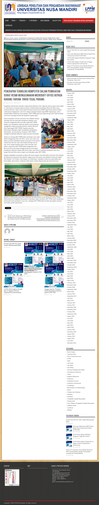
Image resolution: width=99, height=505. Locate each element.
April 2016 (70, 325)
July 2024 (70, 149)
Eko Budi (69, 82)
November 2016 (71, 309)
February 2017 (71, 303)
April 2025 (70, 129)
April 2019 (70, 278)
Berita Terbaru (14, 38)
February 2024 (71, 160)
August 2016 (70, 316)
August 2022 (70, 200)
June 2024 (70, 151)
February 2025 (71, 133)
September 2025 (71, 117)
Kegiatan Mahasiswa (73, 376)
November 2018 (71, 285)
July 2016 (70, 318)
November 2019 (71, 262)
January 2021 (71, 238)
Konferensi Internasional (74, 383)
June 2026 (70, 97)
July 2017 (70, 298)
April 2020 (70, 256)
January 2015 (71, 336)
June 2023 (70, 178)
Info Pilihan (70, 367)
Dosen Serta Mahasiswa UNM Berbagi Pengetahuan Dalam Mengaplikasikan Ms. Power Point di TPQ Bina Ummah (19, 217)
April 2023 (70, 182)
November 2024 (71, 140)
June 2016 (70, 320)
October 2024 (71, 142)
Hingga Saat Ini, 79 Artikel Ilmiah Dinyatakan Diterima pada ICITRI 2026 (52, 290)
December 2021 (71, 218)
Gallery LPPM (56, 20)
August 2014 (70, 338)
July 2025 (70, 122)
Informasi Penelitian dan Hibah (75, 370)
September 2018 (71, 289)
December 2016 (71, 307)
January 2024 (71, 162)
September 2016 (71, 314)
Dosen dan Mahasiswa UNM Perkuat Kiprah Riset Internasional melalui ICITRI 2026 (83, 428)
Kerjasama (70, 379)
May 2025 (70, 126)
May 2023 (70, 180)
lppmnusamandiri (72, 78)
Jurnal (69, 374)
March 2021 (70, 236)
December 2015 (71, 332)
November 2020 (71, 242)
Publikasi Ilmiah (71, 405)
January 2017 (71, 305)
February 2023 (71, 187)
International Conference (74, 372)
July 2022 (70, 202)
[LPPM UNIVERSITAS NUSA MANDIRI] (49, 13)
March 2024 (70, 158)
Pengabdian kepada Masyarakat (76, 399)
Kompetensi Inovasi (72, 381)
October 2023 (71, 169)
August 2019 (70, 269)
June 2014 (70, 340)
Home (7, 20)
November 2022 (71, 193)
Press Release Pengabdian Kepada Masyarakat (79, 20)
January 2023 (71, 189)
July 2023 (70, 175)
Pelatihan (70, 394)
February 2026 (71, 106)
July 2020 (70, 249)
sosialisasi (70, 408)
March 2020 (70, 258)
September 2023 (71, 171)
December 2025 (71, 111)
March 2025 (70, 131)
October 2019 (71, 265)
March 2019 (70, 280)
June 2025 (70, 124)
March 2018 (70, 291)
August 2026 (70, 93)
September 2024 (71, 144)
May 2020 (70, 253)
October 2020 (71, 245)
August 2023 (70, 173)
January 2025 (71, 135)
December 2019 (71, 260)
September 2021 (71, 224)
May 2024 (70, 153)
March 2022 (70, 211)
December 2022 (71, 191)
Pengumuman (71, 401)
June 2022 (70, 204)
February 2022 (71, 213)
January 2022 (71, 216)
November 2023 (71, 166)
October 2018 (71, 287)
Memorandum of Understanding (76, 387)
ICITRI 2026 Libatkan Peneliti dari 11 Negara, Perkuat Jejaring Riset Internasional (13, 290)
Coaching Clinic (71, 354)
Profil (14, 20)
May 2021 (70, 231)
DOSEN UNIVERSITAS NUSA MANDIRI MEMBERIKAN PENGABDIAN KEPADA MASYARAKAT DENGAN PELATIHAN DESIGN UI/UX (48, 217)
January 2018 (71, 294)
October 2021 (71, 222)
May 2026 (70, 100)
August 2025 (70, 120)
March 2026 (70, 104)
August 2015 (70, 334)
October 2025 (71, 115)
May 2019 (70, 276)
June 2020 (70, 251)
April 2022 (70, 209)
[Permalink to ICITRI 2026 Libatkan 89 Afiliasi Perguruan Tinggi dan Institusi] (69, 439)
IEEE (68, 361)
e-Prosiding (33, 20)
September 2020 (71, 247)
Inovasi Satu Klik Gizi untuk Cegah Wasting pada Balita (12, 244)
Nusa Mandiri (45, 20)
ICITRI (69, 358)
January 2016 (71, 329)
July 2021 (70, 227)
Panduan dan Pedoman (73, 392)
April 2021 (70, 233)
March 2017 (70, 300)
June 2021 (70, 229)
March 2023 (70, 184)
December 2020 (71, 240)
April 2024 (70, 155)
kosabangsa (70, 385)
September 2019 (71, 267)
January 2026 (71, 108)
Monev (69, 390)
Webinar (69, 410)
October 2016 (71, 311)
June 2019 (70, 274)
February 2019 (71, 282)
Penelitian (70, 396)
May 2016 (70, 323)
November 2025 (71, 113)
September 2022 (71, 198)
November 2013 (71, 343)
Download (8, 25)
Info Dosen (70, 363)
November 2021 (71, 220)
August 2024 (70, 146)
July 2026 (70, 95)
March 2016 (70, 327)
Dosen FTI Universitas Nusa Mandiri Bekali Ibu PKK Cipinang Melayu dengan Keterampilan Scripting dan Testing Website (80, 67)
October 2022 (71, 195)
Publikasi (22, 20)
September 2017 (71, 296)
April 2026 (70, 102)
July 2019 (70, 271)
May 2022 (70, 207)
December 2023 (71, 164)
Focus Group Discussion (74, 356)
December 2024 (71, 137)
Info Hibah (70, 365)
